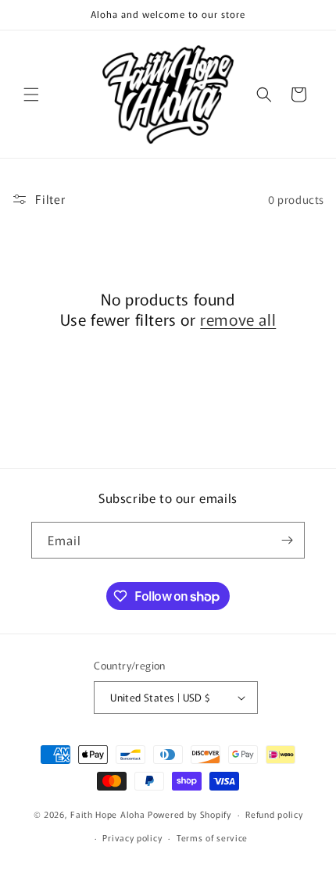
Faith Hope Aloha (109, 814)
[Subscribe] (287, 540)
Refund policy (273, 814)
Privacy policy (132, 837)
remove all (238, 319)
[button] (31, 94)
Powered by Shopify (189, 814)
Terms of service (212, 837)
